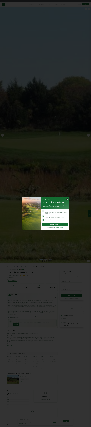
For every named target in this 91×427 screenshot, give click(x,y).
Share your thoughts (60, 227)
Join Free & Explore (54, 224)
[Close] (67, 198)
